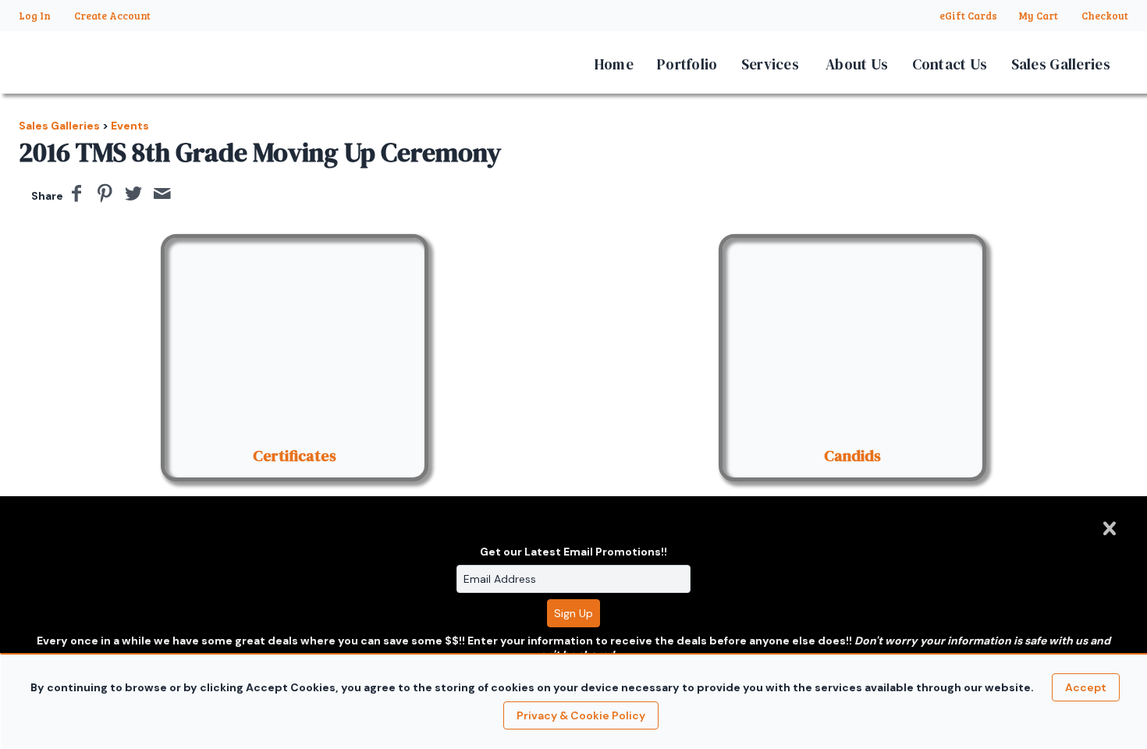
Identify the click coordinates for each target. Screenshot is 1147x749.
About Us (857, 64)
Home (614, 64)
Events (130, 126)
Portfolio (687, 64)
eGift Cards (968, 16)
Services (770, 64)
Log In (35, 16)
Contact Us (950, 64)
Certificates (294, 456)
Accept (1085, 687)
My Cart (1039, 16)
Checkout (1104, 16)
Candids (852, 456)
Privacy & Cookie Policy (581, 715)
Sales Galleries (1061, 64)
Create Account (112, 16)
